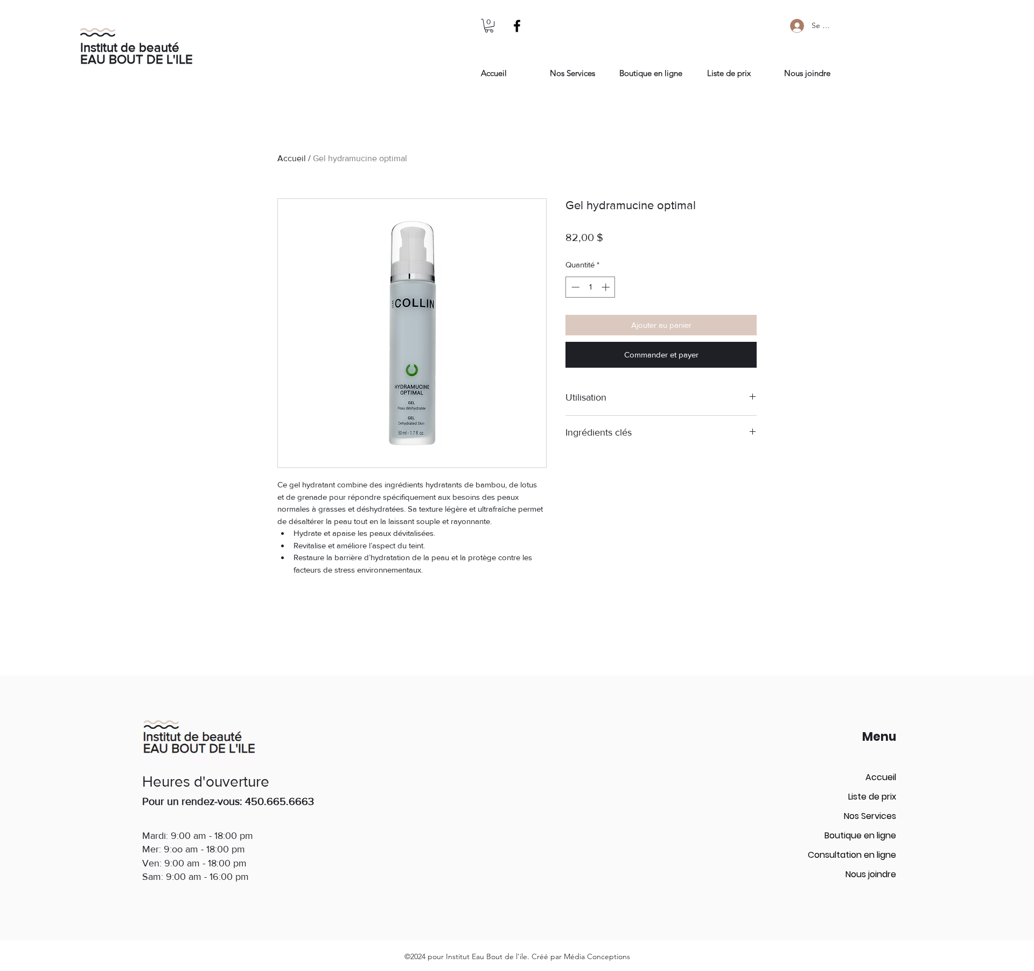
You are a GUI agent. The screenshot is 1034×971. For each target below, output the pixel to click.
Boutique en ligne (860, 835)
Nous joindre (871, 874)
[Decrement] (574, 287)
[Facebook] (517, 26)
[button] (489, 25)
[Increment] (606, 287)
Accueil (291, 158)
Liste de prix (872, 796)
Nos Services (870, 816)
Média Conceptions (597, 956)
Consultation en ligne (852, 855)
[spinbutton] (590, 287)
